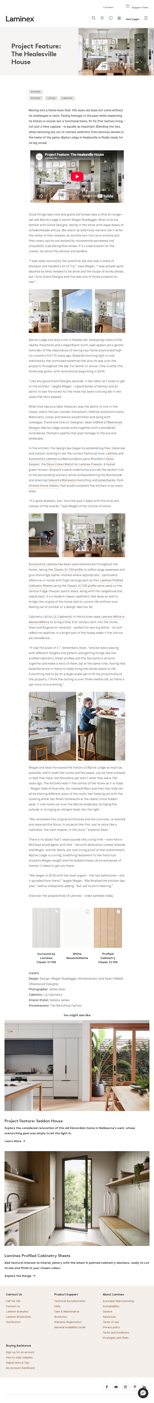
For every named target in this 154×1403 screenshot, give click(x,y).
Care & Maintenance (66, 1311)
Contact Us (13, 1306)
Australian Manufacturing (118, 1301)
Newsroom (109, 1317)
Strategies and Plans (116, 1338)
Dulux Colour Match (60, 464)
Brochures (60, 1317)
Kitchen (35, 92)
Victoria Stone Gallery (44, 485)
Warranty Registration (68, 1322)
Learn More (13, 1141)
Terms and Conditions (116, 1332)
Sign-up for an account (20, 1352)
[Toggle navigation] (146, 19)
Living (51, 98)
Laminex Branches (17, 1311)
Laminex (67, 98)
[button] (143, 1393)
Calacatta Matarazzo (62, 480)
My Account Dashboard (20, 1368)
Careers (108, 7)
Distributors (13, 1322)
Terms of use (111, 1322)
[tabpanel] (77, 51)
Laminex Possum (90, 464)
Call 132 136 (13, 1301)
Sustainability (111, 1306)
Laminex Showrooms (18, 1317)
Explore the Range (18, 1276)
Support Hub (139, 7)
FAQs (57, 1306)
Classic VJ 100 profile (68, 569)
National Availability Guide (70, 1327)
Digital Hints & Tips (17, 1363)
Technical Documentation (69, 1301)
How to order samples (19, 1357)
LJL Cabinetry (62, 616)
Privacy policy (111, 1327)
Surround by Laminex (43, 459)
